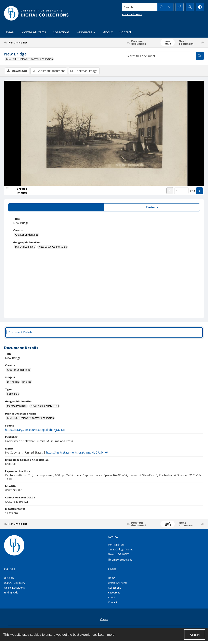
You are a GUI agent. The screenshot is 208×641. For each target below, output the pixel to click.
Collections (61, 32)
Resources (114, 592)
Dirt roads (13, 381)
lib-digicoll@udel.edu (120, 559)
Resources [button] (84, 32)
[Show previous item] (169, 190)
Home (9, 32)
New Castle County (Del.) (53, 246)
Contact (125, 32)
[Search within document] (200, 56)
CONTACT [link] (114, 536)
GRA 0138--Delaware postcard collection (29, 59)
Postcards (13, 393)
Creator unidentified (27, 234)
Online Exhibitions (14, 587)
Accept (194, 634)
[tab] (56, 207)
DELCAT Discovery (14, 583)
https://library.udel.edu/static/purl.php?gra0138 (35, 430)
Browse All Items (33, 32)
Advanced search (132, 14)
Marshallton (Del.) (25, 246)
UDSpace (9, 578)
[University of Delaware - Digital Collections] (36, 13)
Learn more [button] (106, 634)
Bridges (26, 381)
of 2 (192, 190)
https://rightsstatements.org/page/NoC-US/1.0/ (77, 452)
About (108, 32)
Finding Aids (11, 592)
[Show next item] (199, 190)
